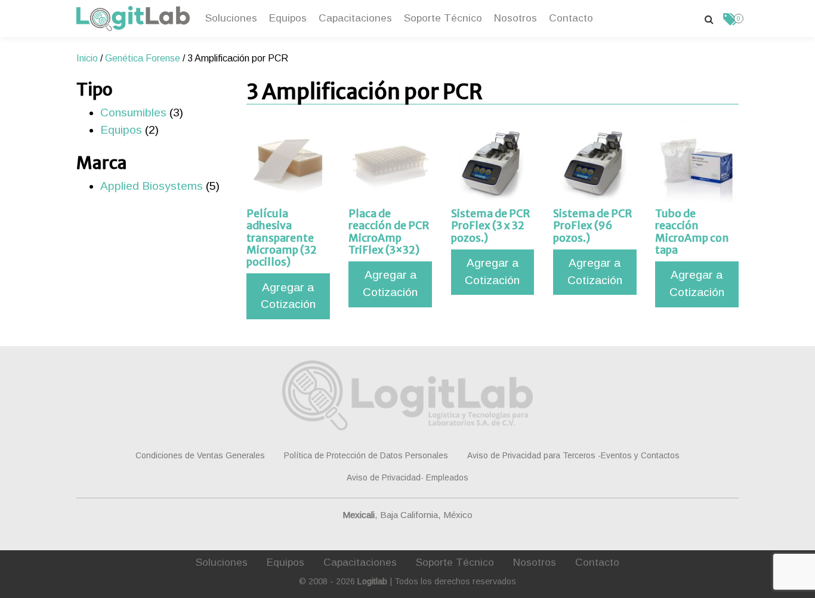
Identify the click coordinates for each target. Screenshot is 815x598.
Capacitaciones (355, 18)
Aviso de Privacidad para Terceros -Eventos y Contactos (573, 455)
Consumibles (133, 112)
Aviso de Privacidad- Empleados (407, 477)
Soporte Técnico (443, 18)
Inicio (87, 58)
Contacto (571, 18)
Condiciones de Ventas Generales (200, 455)
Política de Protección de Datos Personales (366, 455)
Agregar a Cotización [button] (288, 296)
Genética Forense (142, 58)
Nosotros (515, 18)
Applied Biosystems (151, 186)
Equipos (288, 18)
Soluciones (231, 18)
